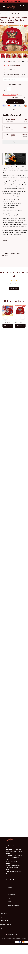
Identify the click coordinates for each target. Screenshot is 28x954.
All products (8, 13)
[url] (23, 938)
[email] (14, 872)
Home (1, 13)
